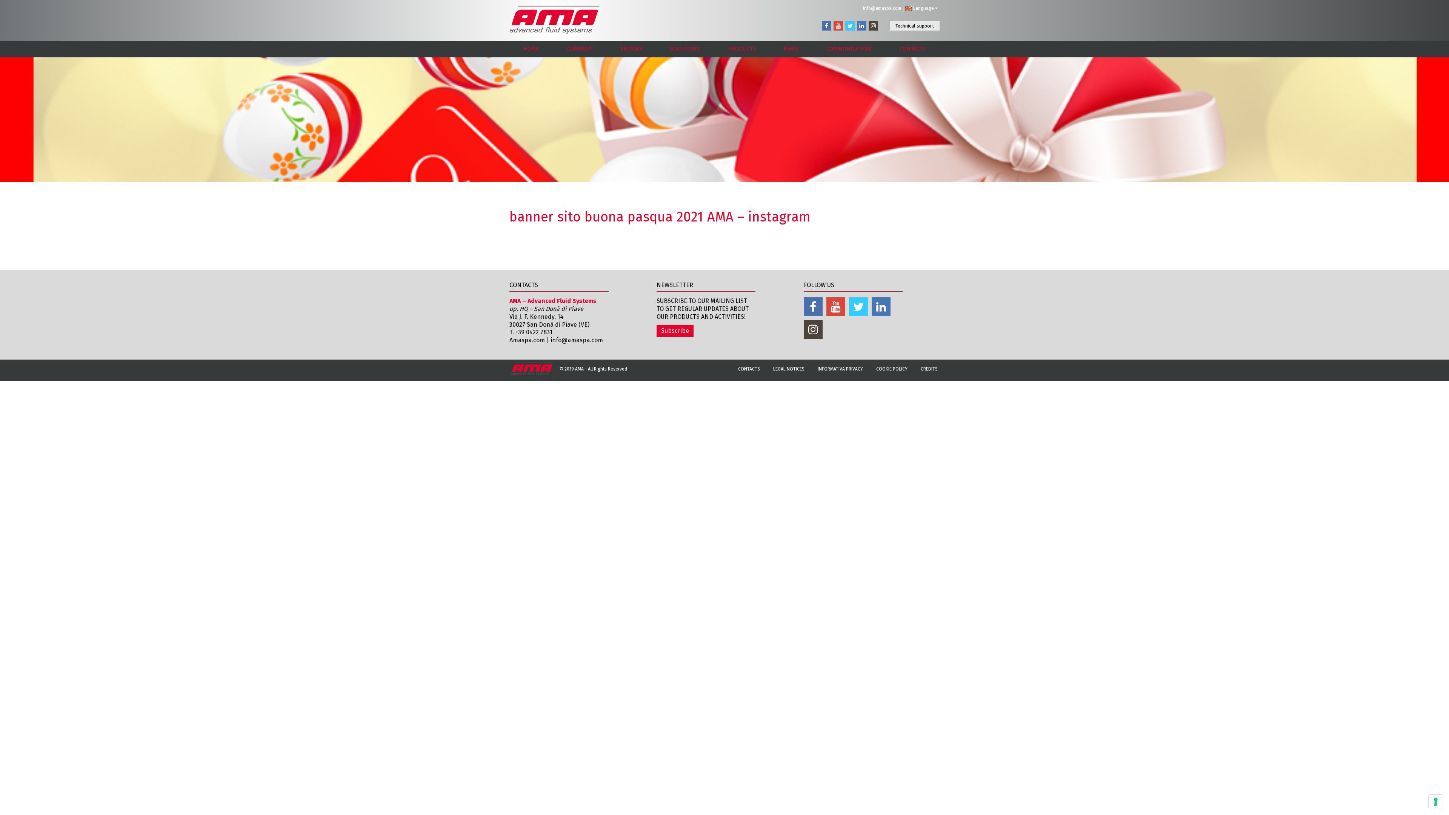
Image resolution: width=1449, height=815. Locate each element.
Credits (929, 369)
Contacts (749, 369)
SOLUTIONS (685, 48)
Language (923, 8)
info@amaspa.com (882, 8)
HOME (531, 48)
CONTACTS (913, 48)
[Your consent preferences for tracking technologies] (1436, 802)
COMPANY (579, 48)
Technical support (914, 26)
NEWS (791, 48)
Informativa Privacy (840, 369)
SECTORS (631, 48)
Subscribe (675, 330)
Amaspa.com (527, 340)
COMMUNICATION (848, 48)
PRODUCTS (742, 48)
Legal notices (788, 369)
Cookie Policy (892, 369)
